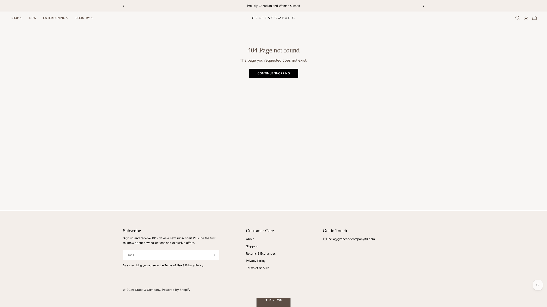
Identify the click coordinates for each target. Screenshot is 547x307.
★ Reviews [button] (273, 300)
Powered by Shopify (176, 289)
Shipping (252, 246)
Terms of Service (257, 268)
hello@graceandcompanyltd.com (351, 239)
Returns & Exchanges (261, 253)
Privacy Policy (256, 260)
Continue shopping (273, 73)
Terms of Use (173, 265)
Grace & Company (147, 289)
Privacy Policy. (194, 265)
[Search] (517, 18)
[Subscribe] (214, 255)
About (250, 239)
